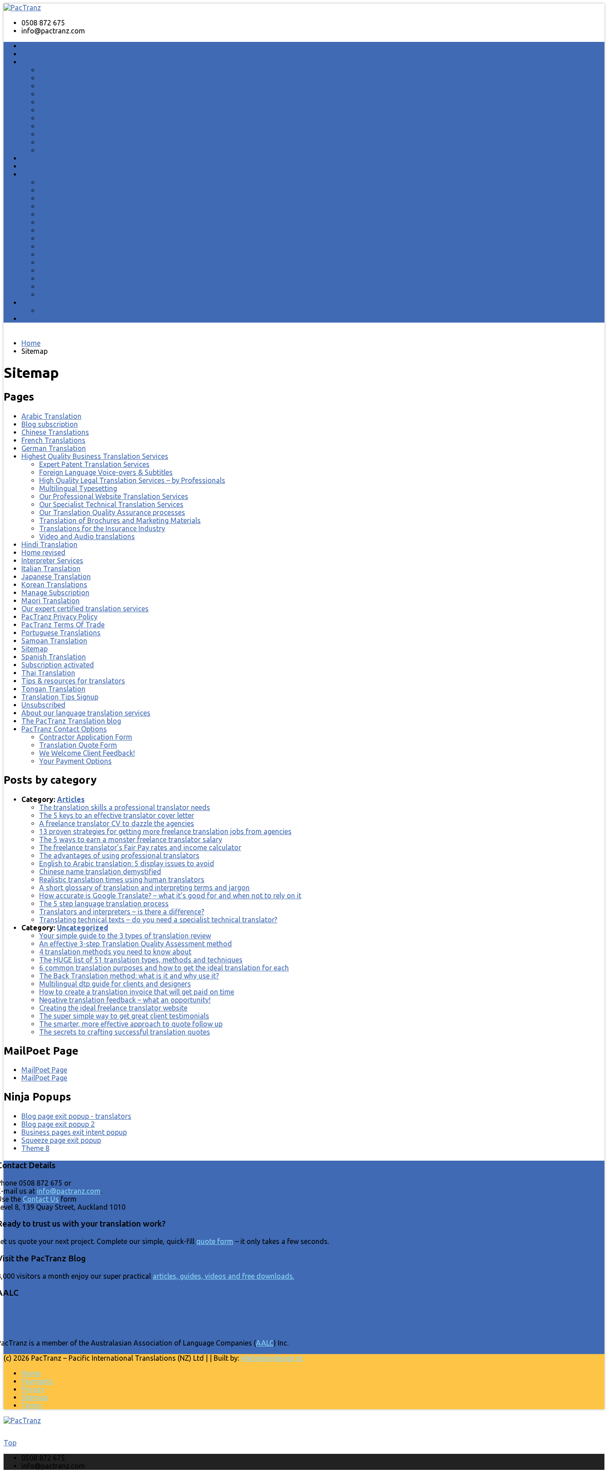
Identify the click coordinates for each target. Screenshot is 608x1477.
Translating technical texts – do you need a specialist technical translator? (158, 920)
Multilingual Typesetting (78, 86)
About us (36, 54)
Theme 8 (35, 1148)
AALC (265, 1343)
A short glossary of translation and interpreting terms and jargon (144, 888)
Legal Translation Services (81, 110)
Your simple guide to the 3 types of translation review (125, 936)
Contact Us (41, 1199)
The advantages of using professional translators (119, 855)
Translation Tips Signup (59, 697)
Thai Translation (66, 286)
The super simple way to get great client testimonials (124, 1016)
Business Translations (59, 62)
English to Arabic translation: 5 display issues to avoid (126, 863)
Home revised (43, 552)
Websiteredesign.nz (272, 1358)
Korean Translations (72, 246)
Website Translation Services (85, 126)
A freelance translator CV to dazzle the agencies (116, 823)
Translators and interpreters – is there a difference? (121, 912)
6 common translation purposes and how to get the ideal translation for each (164, 968)
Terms (31, 1405)
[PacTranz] (22, 8)
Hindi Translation (67, 222)
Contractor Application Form (85, 737)
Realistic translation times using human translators (121, 880)
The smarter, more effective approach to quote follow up (131, 1024)
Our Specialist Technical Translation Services (111, 504)
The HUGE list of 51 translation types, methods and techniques (141, 960)
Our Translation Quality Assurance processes (112, 512)
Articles (71, 799)
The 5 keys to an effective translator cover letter (116, 815)
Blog (29, 303)
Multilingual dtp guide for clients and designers (115, 984)
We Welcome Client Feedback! (87, 753)
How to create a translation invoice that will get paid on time (136, 992)
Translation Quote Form (78, 745)
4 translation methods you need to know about (115, 952)
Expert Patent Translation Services (94, 464)
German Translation (71, 214)
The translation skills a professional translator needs (124, 807)
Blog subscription (49, 424)
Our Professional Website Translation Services (113, 496)
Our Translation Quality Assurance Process (108, 78)
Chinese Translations (73, 198)
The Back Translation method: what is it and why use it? (129, 976)
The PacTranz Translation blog (71, 721)
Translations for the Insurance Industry (102, 528)
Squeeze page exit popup (61, 1140)
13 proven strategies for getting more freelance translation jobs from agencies (165, 831)
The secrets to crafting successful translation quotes (124, 1032)
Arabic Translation (69, 190)
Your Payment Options (75, 761)
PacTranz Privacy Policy (59, 617)
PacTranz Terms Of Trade (63, 625)
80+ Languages (46, 174)
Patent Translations (71, 118)
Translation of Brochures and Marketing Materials (120, 94)
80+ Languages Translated (82, 182)
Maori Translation (68, 254)
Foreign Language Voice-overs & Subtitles (106, 472)
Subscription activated (57, 665)
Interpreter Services (52, 560)
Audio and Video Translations (88, 150)
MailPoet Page (44, 1070)
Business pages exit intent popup (74, 1132)
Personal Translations (59, 166)
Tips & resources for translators (91, 311)
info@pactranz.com (69, 1191)
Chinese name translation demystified (100, 871)
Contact (35, 319)
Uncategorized (82, 928)
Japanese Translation (74, 238)
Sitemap (34, 649)
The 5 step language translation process (104, 904)
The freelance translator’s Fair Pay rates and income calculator (140, 847)
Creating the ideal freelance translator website (113, 1008)
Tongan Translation (71, 294)
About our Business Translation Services (104, 70)
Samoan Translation (72, 270)
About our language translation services (85, 713)
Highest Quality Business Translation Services (94, 456)
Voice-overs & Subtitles (76, 142)
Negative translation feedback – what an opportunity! (125, 1000)
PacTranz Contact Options (64, 729)
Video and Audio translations (87, 536)
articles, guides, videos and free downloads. (223, 1276)
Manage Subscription (55, 593)
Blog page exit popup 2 (58, 1124)
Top (10, 1443)
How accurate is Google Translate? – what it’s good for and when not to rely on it (170, 896)
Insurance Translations (76, 134)
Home (31, 46)
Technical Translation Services (88, 102)
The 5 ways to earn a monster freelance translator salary (130, 839)
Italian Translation (68, 230)
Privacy (33, 1389)
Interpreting (43, 158)
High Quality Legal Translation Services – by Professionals (132, 480)
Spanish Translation (71, 278)
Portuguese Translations (78, 262)
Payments (37, 1381)
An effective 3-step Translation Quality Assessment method (135, 944)
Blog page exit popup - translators (76, 1116)
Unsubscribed (43, 705)
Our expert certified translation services (85, 609)
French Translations (71, 206)
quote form (214, 1241)
